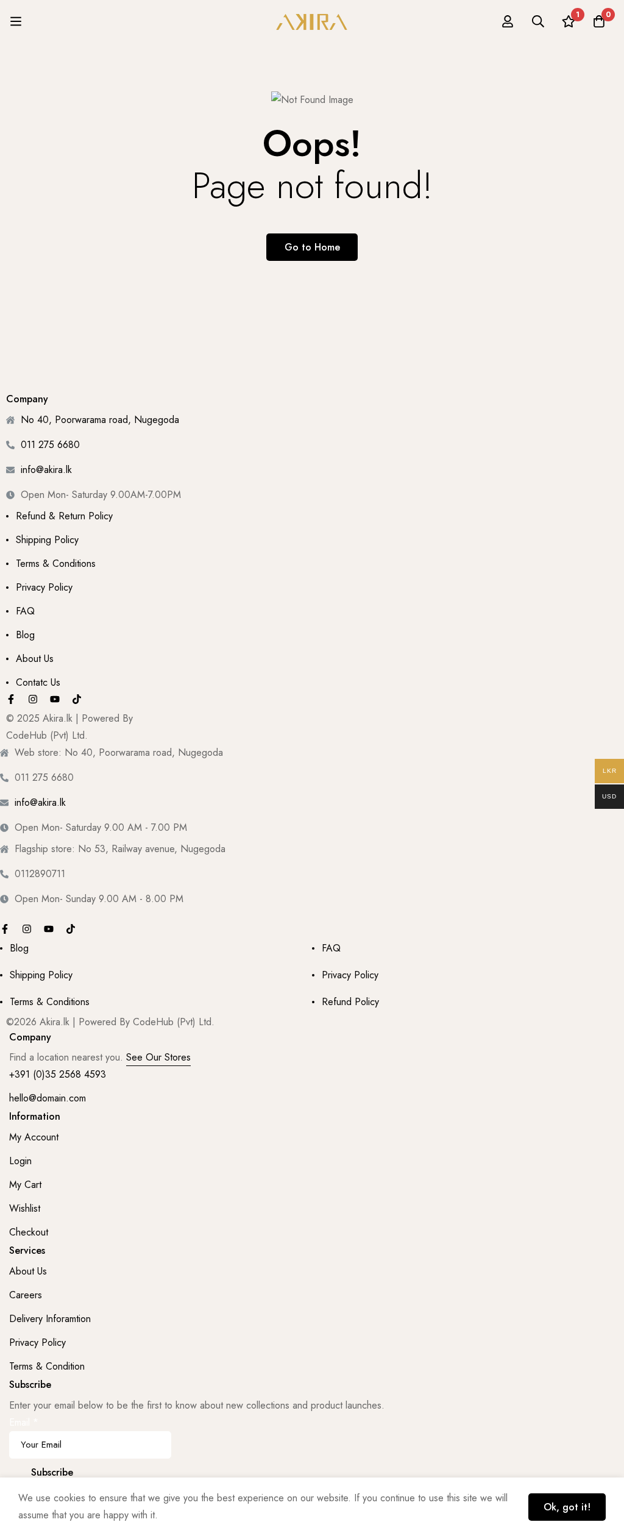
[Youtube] (55, 699)
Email (23, 1422)
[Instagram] (33, 699)
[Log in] (507, 21)
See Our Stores (158, 1057)
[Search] (538, 21)
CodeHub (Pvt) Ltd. (47, 735)
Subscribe (52, 1472)
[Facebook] (11, 699)
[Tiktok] (77, 699)
